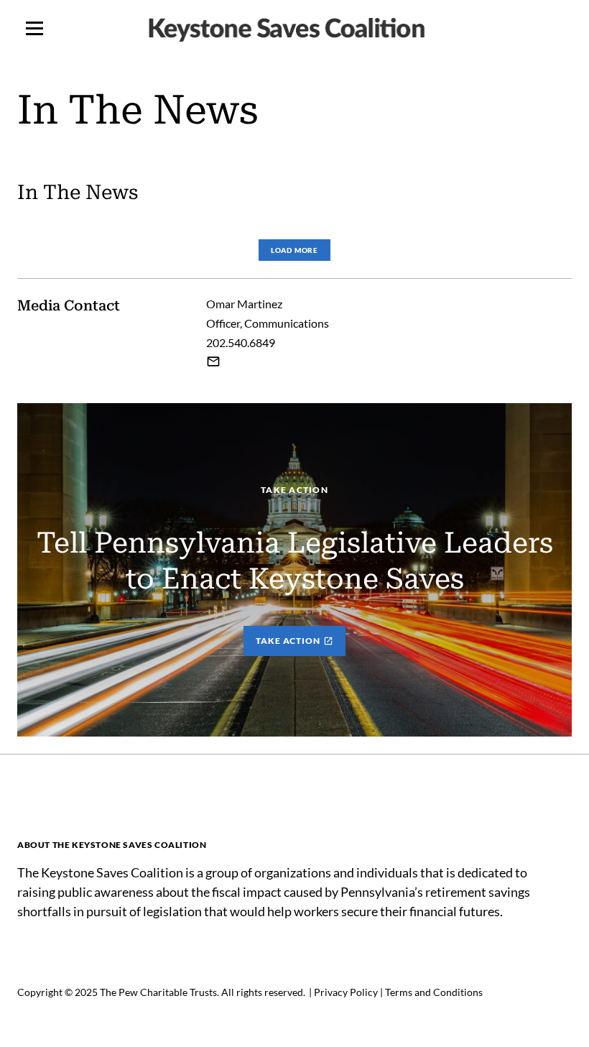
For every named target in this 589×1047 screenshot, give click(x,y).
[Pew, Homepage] (294, 29)
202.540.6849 (240, 342)
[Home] (165, 808)
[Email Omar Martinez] (213, 361)
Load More (294, 250)
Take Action (288, 640)
